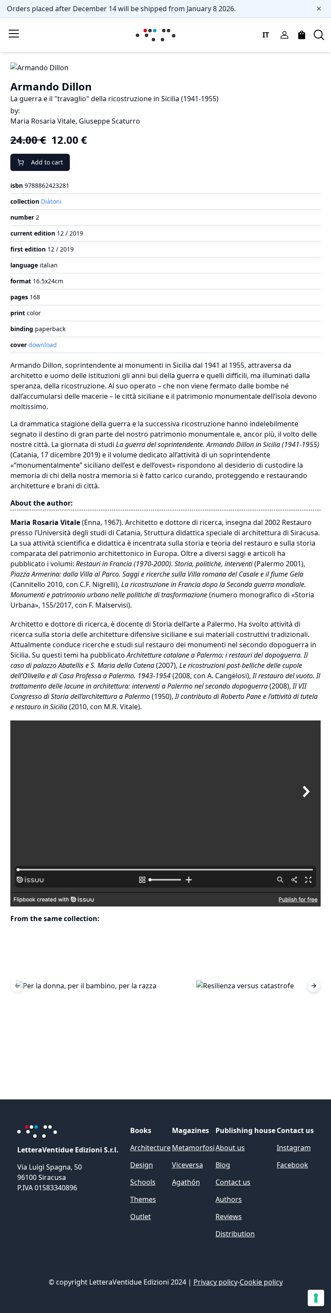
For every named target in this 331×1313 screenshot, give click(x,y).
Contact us (232, 1182)
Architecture (150, 1147)
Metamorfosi (193, 1147)
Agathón (186, 1182)
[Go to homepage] (157, 35)
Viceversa (187, 1165)
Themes (143, 1199)
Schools (143, 1182)
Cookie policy (261, 1282)
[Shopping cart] (302, 35)
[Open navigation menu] (14, 33)
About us (230, 1147)
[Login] (284, 35)
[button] (86, 986)
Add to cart (47, 162)
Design (141, 1165)
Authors (228, 1199)
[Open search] (319, 35)
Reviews (228, 1216)
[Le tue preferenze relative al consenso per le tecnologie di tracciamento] (316, 1298)
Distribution (235, 1234)
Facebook (292, 1165)
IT (265, 35)
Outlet (140, 1216)
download (42, 345)
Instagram (294, 1147)
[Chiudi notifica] (319, 8)
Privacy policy (215, 1282)
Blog (222, 1165)
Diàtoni (51, 201)
